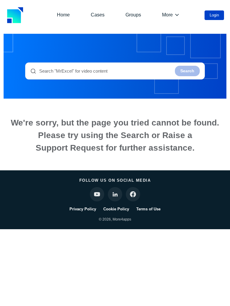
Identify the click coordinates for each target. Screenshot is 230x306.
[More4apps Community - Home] (15, 15)
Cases (98, 14)
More (167, 14)
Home (63, 14)
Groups (133, 14)
